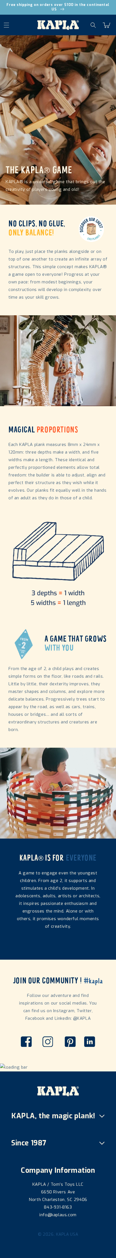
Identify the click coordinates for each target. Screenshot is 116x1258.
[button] (10, 25)
